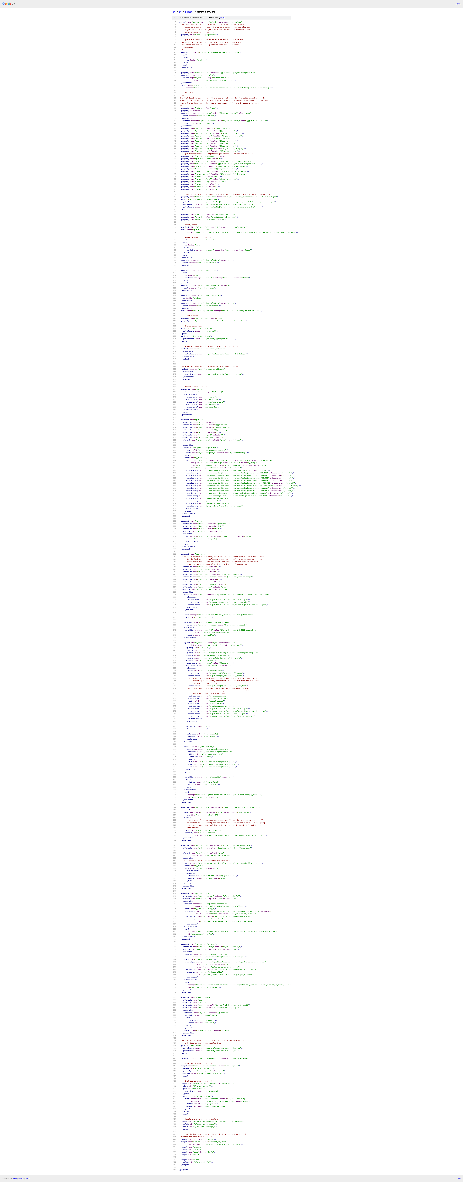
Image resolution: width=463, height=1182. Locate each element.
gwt (174, 11)
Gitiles (14, 1178)
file (222, 18)
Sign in (458, 4)
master (188, 11)
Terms (27, 1178)
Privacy (21, 1178)
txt (452, 1178)
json (459, 1178)
